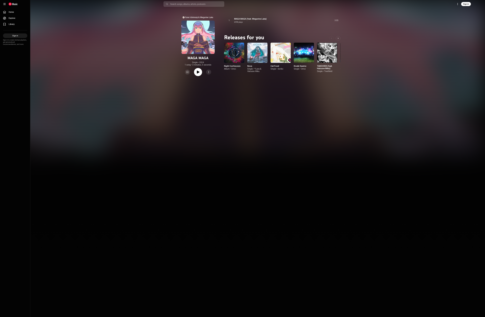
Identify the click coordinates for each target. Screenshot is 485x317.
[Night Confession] (234, 53)
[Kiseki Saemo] (304, 53)
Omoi (233, 69)
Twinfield (328, 71)
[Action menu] (208, 72)
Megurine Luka (206, 17)
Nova (249, 66)
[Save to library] (187, 72)
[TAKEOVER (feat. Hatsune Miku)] (327, 53)
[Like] (317, 20)
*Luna (257, 69)
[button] (187, 72)
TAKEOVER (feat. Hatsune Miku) (324, 67)
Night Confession (232, 66)
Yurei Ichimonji (191, 17)
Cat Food (275, 66)
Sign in (466, 4)
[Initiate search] (167, 4)
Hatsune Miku (253, 71)
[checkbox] (336, 20)
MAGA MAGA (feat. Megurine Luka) (250, 19)
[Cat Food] (281, 53)
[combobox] (197, 4)
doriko (280, 69)
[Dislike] (322, 20)
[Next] (338, 38)
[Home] (13, 4)
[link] (15, 12)
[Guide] (4, 4)
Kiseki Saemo (300, 66)
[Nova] (257, 53)
